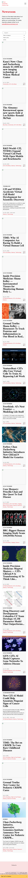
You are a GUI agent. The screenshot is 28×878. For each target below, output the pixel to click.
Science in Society (11, 759)
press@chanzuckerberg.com (10, 24)
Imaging (19, 503)
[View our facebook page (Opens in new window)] (6, 867)
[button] (14, 35)
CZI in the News (13, 84)
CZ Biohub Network (7, 298)
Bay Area (5, 124)
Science (13, 165)
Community (5, 84)
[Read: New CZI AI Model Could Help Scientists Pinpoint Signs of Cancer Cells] (14, 698)
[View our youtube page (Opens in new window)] (24, 867)
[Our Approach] (5, 3)
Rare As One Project (7, 505)
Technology (18, 165)
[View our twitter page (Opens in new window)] (20, 867)
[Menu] (25, 4)
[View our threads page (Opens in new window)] (13, 867)
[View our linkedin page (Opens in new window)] (17, 867)
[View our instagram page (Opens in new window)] (10, 867)
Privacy (19, 873)
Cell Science (6, 503)
